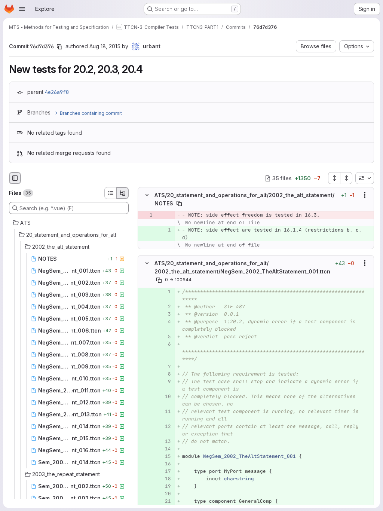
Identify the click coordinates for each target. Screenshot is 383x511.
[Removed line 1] (146, 215)
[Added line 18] (164, 479)
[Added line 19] (164, 486)
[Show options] (364, 195)
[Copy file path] (179, 203)
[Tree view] (123, 193)
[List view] (110, 193)
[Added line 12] (164, 426)
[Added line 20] (164, 494)
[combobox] (364, 178)
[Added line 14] (164, 449)
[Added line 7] (164, 366)
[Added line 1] (164, 230)
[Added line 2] (164, 306)
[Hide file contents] (147, 195)
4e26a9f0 (57, 92)
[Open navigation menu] (22, 9)
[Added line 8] (164, 374)
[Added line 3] (164, 314)
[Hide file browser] (15, 178)
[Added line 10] (164, 396)
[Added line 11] (164, 411)
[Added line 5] (164, 336)
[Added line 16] (164, 464)
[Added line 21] (164, 501)
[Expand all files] (334, 178)
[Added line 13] (164, 441)
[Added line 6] (164, 344)
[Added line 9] (164, 381)
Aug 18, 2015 (104, 46)
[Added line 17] (164, 471)
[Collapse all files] (346, 178)
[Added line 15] (164, 456)
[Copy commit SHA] (59, 46)
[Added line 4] (164, 321)
